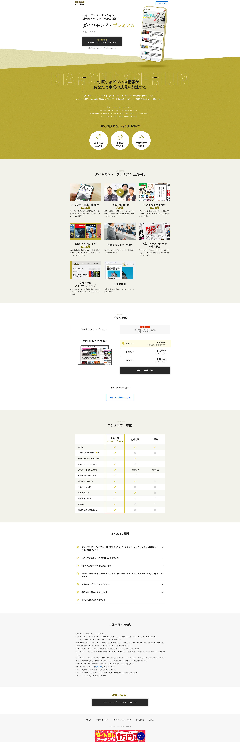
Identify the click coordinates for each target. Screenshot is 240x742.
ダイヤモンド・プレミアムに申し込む (102, 41)
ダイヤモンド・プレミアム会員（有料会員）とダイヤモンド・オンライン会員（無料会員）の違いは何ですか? (120, 548)
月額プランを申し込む (145, 370)
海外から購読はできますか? (93, 600)
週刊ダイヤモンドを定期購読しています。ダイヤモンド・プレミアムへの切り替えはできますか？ (120, 575)
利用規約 (98, 667)
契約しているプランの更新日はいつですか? (100, 558)
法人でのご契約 (161, 3)
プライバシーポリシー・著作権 (122, 720)
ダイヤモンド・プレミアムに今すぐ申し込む (120, 702)
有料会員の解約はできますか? (94, 592)
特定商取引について (102, 720)
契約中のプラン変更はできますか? (96, 566)
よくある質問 (140, 720)
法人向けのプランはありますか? (95, 584)
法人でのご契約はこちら (120, 397)
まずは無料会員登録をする (120, 388)
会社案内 (151, 720)
